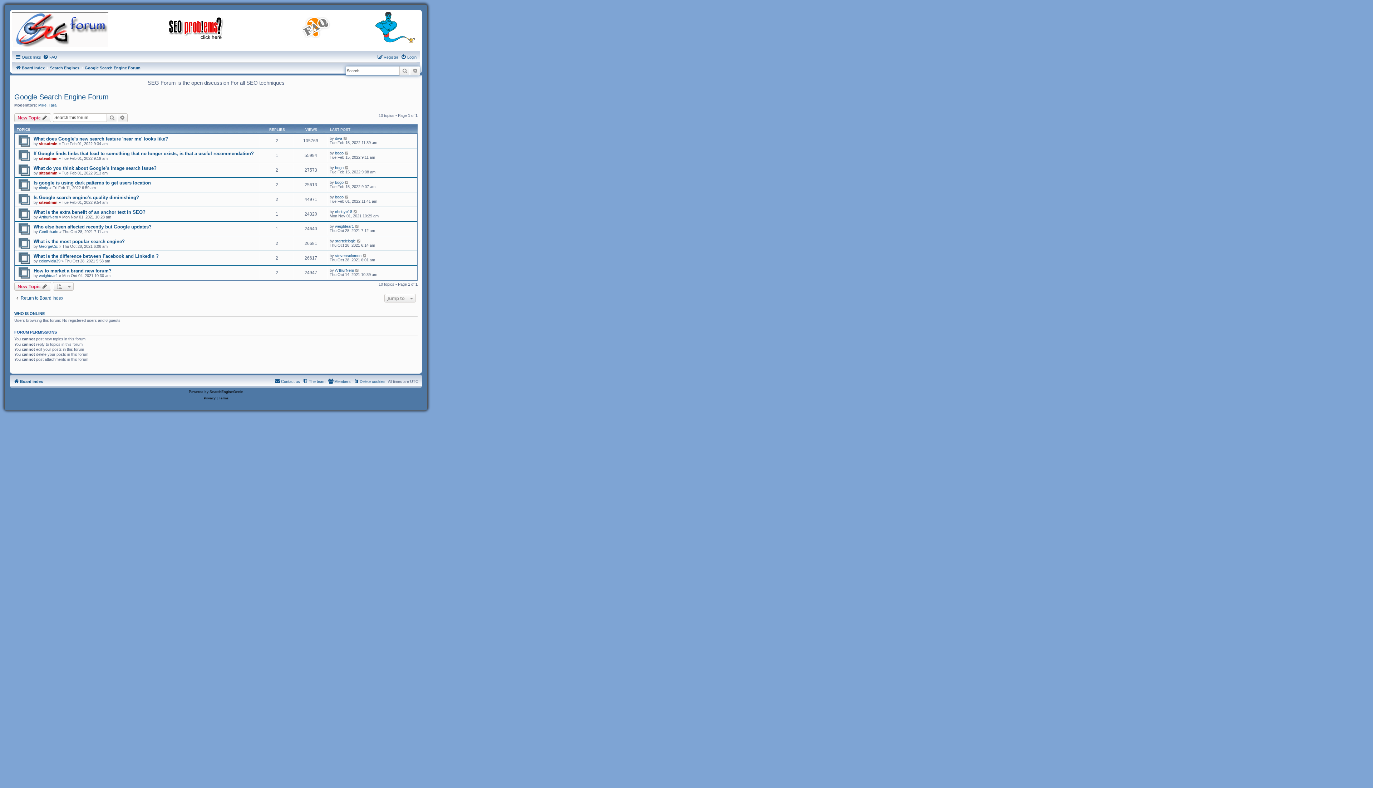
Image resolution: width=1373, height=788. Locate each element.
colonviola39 (49, 261)
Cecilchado (48, 232)
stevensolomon (348, 255)
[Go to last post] (345, 138)
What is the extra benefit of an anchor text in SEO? (90, 212)
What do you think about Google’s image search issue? (95, 168)
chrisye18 (343, 212)
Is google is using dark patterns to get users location (92, 183)
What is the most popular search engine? (79, 241)
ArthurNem (48, 217)
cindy (43, 188)
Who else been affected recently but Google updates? (93, 227)
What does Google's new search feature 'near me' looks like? (101, 139)
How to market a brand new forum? (73, 271)
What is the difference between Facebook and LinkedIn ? (96, 256)
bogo (339, 153)
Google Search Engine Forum (61, 97)
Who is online (29, 313)
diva (338, 138)
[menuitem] (50, 57)
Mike (42, 105)
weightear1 (344, 226)
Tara (52, 105)
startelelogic (345, 241)
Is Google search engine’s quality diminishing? (86, 197)
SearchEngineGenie (226, 392)
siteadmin (48, 144)
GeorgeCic (48, 246)
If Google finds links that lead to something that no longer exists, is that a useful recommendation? (144, 153)
